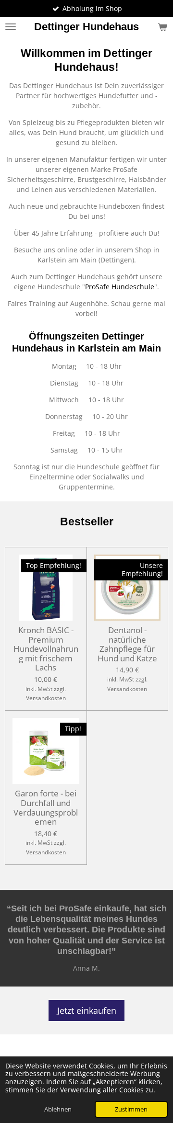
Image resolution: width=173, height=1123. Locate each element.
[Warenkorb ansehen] (162, 27)
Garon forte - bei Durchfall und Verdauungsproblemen (45, 807)
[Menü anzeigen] (10, 27)
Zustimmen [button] (131, 1109)
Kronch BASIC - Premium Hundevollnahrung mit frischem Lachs (45, 648)
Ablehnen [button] (58, 1109)
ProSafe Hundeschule (119, 286)
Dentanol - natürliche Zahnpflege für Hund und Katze (127, 644)
